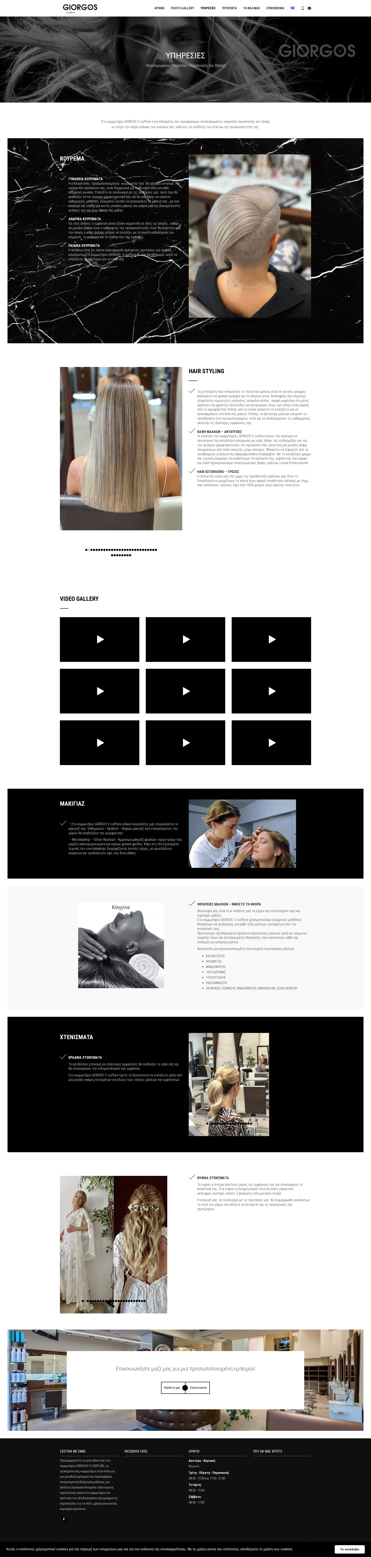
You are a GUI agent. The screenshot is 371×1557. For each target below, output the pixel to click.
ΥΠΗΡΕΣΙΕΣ (208, 8)
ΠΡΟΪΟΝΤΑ (229, 8)
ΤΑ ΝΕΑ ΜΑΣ (251, 8)
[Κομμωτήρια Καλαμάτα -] (80, 8)
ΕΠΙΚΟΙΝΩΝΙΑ (275, 8)
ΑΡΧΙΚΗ (159, 8)
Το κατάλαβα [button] (349, 1549)
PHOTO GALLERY (182, 8)
